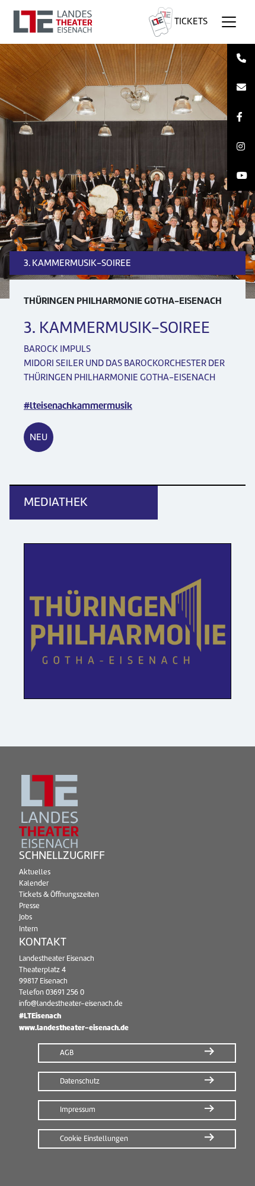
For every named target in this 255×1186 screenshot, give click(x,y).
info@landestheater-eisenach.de (71, 1003)
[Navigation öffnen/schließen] (229, 22)
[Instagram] (241, 147)
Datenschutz (80, 1081)
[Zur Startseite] (72, 22)
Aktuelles (34, 872)
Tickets (190, 21)
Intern (28, 929)
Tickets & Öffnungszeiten (59, 894)
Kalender (34, 883)
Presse (29, 906)
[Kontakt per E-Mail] (241, 88)
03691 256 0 (65, 992)
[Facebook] (241, 117)
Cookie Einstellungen (94, 1138)
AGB (67, 1052)
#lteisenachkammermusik (78, 405)
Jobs (25, 917)
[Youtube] (241, 176)
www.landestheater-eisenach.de (74, 1027)
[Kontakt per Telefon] (241, 58)
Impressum (77, 1109)
